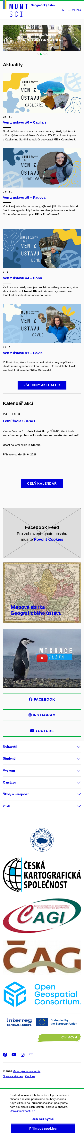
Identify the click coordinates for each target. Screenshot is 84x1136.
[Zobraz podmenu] (75, 747)
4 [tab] (46, 54)
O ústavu (9, 782)
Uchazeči (10, 746)
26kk (6, 806)
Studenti (9, 758)
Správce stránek (13, 1076)
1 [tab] (38, 54)
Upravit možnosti (20, 1110)
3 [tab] (44, 54)
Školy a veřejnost (16, 794)
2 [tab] (41, 54)
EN (62, 10)
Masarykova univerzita (26, 1071)
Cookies (30, 1076)
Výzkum (9, 770)
